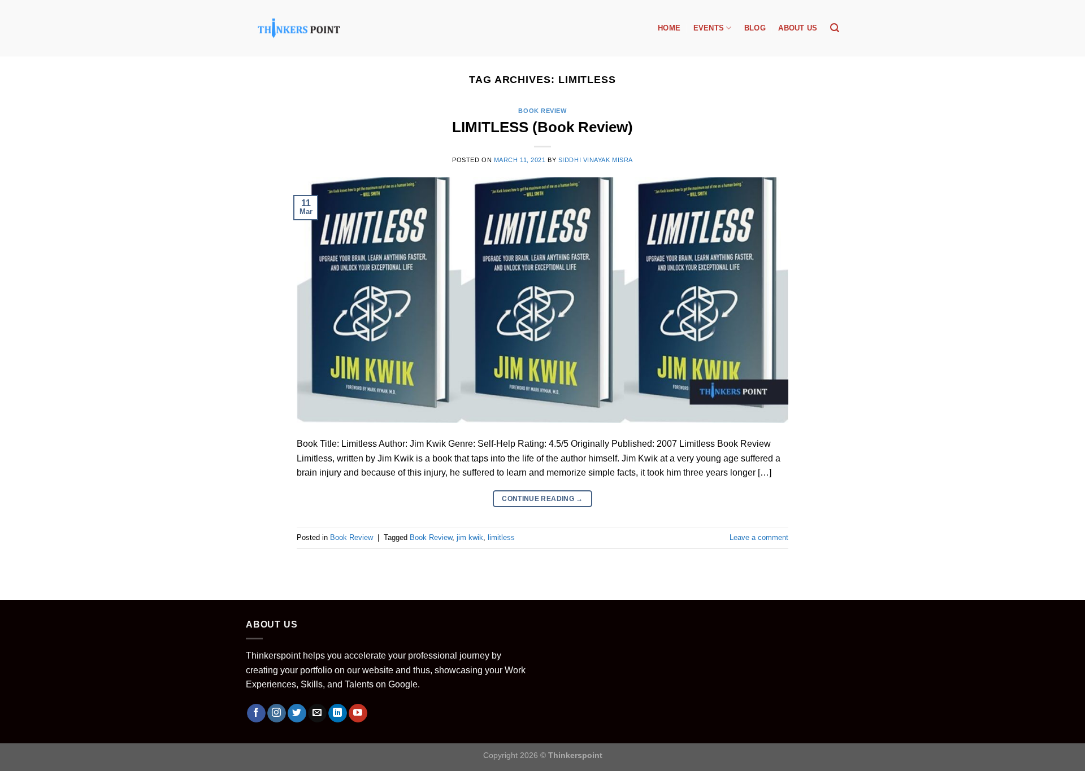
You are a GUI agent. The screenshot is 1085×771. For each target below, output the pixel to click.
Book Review (542, 110)
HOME (669, 28)
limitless (501, 537)
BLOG (755, 28)
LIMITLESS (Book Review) (542, 127)
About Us (797, 28)
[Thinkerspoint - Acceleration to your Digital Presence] (299, 28)
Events (708, 28)
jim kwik (470, 537)
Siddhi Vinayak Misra (595, 159)
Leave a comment (759, 537)
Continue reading (542, 499)
